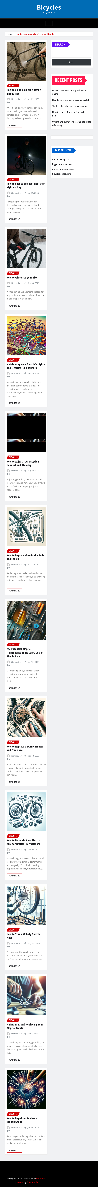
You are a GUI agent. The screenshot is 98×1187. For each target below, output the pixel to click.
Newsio (19, 1182)
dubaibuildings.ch (60, 159)
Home (10, 34)
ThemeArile (32, 1182)
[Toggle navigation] (49, 23)
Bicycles (49, 7)
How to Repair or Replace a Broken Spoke (22, 1120)
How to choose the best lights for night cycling (26, 186)
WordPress (41, 1178)
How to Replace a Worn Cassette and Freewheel (25, 749)
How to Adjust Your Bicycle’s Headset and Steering (23, 464)
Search (60, 44)
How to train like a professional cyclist (70, 100)
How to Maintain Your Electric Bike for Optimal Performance (24, 842)
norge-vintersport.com (63, 169)
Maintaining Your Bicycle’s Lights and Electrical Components (26, 366)
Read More (14, 125)
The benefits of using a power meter (69, 106)
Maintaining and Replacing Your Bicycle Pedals (25, 1027)
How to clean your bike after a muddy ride (35, 34)
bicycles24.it (16, 99)
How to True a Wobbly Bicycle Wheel (23, 936)
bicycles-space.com (61, 173)
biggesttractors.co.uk (62, 164)
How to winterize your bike (22, 278)
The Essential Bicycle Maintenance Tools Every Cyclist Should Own (25, 653)
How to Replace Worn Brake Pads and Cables (25, 557)
